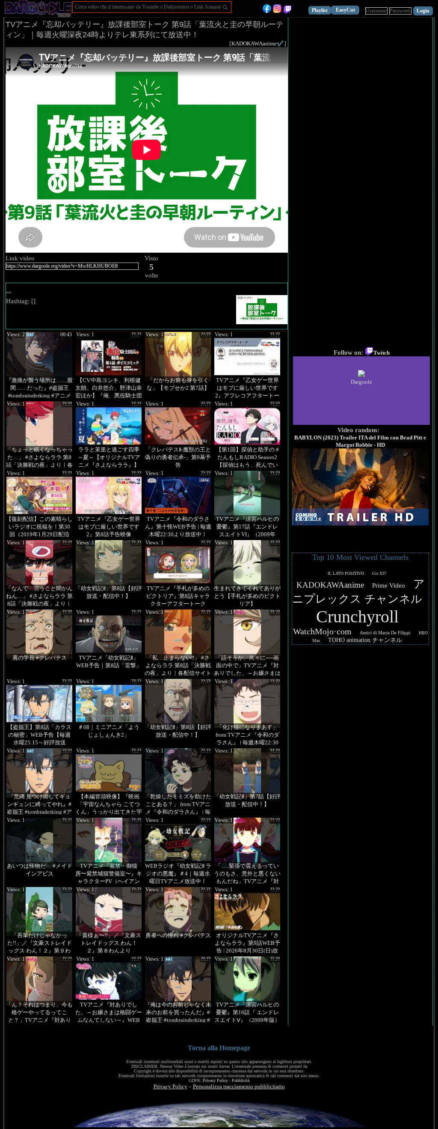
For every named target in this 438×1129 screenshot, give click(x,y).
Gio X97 (379, 573)
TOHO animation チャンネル (365, 640)
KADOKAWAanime (330, 584)
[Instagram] (277, 11)
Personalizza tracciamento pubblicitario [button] (239, 1086)
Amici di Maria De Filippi (385, 632)
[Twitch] (287, 11)
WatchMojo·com (322, 631)
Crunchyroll (357, 616)
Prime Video (388, 585)
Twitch (381, 352)
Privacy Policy (215, 1080)
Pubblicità (240, 1080)
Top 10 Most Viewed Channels (360, 557)
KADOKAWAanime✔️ (257, 43)
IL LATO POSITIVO (346, 573)
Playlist (320, 10)
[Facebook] (267, 11)
